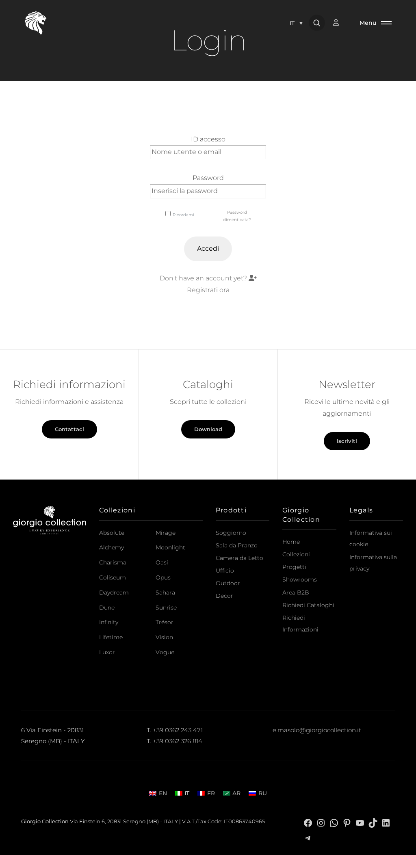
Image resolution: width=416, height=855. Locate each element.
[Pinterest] (347, 822)
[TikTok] (373, 822)
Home (291, 541)
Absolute (111, 532)
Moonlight (170, 547)
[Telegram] (308, 837)
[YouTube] (360, 822)
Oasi (162, 562)
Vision (164, 637)
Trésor (164, 622)
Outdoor (228, 583)
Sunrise (166, 607)
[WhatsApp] (334, 822)
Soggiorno (231, 532)
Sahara (165, 592)
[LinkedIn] (386, 822)
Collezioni (296, 554)
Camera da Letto (239, 558)
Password (208, 178)
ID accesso (208, 139)
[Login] (340, 22)
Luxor (107, 652)
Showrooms (299, 579)
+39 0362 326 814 (177, 741)
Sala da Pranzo (237, 545)
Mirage (166, 532)
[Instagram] (321, 822)
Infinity (108, 622)
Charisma (112, 562)
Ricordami (183, 214)
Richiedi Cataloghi (308, 605)
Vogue (165, 652)
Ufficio (225, 570)
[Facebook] (308, 822)
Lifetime (111, 637)
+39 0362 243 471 (178, 730)
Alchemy (111, 547)
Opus (163, 577)
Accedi (208, 248)
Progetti (294, 567)
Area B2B (295, 592)
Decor (224, 595)
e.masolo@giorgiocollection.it (317, 730)
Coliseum (112, 577)
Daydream (114, 592)
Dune (107, 607)
